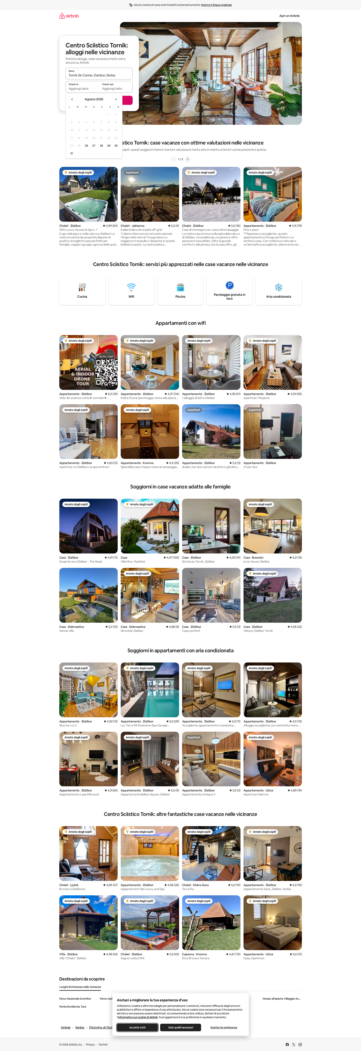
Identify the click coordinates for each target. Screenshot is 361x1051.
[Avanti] (188, 159)
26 (86, 145)
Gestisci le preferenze (223, 1027)
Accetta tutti (137, 1027)
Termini (102, 1044)
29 (108, 145)
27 (93, 145)
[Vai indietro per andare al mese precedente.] (72, 99)
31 (71, 153)
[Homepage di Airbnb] (69, 16)
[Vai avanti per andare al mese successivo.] (116, 99)
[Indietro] (174, 159)
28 (101, 145)
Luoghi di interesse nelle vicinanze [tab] (80, 987)
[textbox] (82, 88)
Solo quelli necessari (180, 1027)
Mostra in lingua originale (216, 5)
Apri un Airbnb (289, 16)
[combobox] (99, 75)
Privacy (90, 1044)
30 (116, 145)
